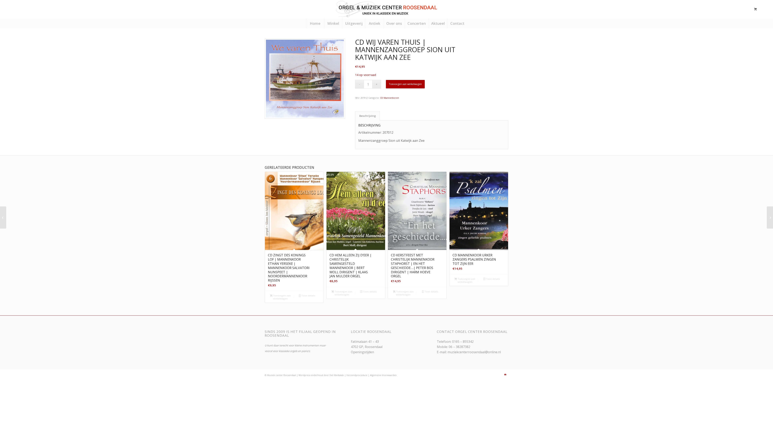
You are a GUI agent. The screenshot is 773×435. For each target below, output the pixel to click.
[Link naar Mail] (505, 375)
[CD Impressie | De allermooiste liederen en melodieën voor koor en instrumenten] (770, 217)
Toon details (308, 295)
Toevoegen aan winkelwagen (405, 84)
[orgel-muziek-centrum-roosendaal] (386, 9)
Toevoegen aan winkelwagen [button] (281, 297)
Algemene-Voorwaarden (383, 375)
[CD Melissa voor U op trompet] (3, 217)
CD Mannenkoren (389, 97)
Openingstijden (362, 352)
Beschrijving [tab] (367, 116)
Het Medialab (337, 375)
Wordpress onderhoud (311, 375)
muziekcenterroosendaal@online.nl (474, 352)
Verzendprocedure (356, 375)
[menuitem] (315, 23)
